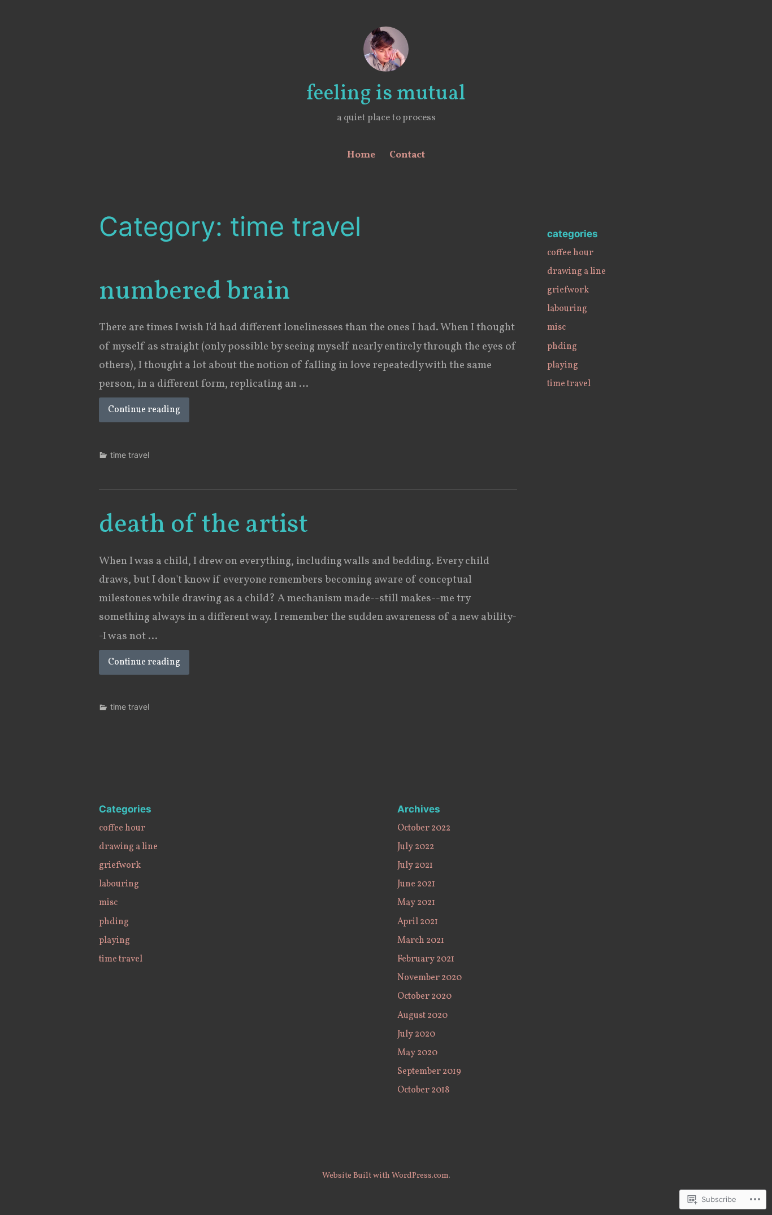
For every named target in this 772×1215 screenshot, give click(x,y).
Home (361, 154)
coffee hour (570, 253)
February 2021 (425, 959)
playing (562, 365)
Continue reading (139, 412)
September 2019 (429, 1071)
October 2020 (424, 996)
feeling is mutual (386, 94)
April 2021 (417, 922)
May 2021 (416, 903)
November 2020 (429, 978)
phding (562, 346)
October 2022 (423, 828)
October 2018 (423, 1090)
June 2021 (416, 884)
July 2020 (416, 1034)
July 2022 (415, 847)
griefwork (568, 290)
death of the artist (203, 525)
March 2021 (420, 940)
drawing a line (576, 271)
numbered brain (194, 292)
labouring (567, 309)
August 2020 (422, 1015)
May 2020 (417, 1053)
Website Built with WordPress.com (385, 1175)
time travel (129, 455)
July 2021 (415, 865)
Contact (407, 154)
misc (556, 327)
